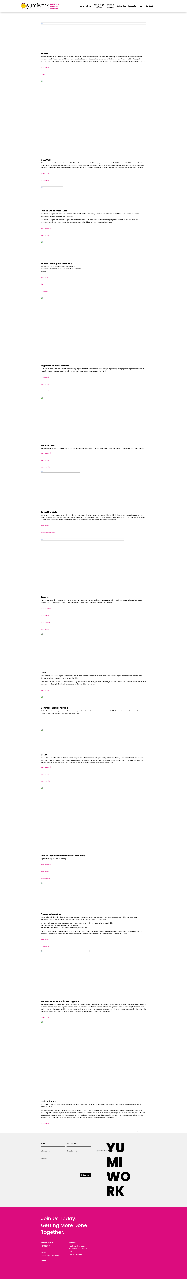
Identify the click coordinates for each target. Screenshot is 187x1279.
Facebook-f (45, 174)
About (88, 6)
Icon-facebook (46, 228)
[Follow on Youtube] (53, 1265)
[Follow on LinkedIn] (45, 1265)
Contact (149, 6)
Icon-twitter (45, 629)
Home (81, 6)
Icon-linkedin (45, 391)
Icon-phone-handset (48, 533)
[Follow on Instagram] (49, 1265)
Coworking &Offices (99, 6)
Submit (86, 1175)
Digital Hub (121, 6)
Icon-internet (45, 67)
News (141, 6)
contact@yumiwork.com (50, 1255)
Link (42, 284)
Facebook (44, 74)
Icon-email (44, 277)
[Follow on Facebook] (41, 1265)
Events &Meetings (111, 6)
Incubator (132, 6)
